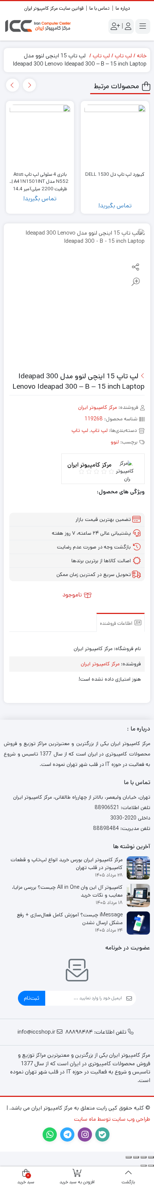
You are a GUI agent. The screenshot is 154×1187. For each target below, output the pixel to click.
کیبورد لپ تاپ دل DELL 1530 (115, 174)
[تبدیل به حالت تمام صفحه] (144, 1157)
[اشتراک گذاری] (136, 1157)
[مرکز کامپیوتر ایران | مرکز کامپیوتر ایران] (38, 26)
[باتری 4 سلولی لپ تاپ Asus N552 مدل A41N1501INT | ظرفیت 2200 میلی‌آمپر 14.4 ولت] (40, 135)
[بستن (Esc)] (129, 1157)
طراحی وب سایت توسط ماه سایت (112, 1119)
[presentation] (29, 85)
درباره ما (123, 8)
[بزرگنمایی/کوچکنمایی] (151, 1157)
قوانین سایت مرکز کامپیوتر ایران (53, 8)
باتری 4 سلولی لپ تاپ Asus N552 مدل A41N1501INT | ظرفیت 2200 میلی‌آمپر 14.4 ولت (40, 178)
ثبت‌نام (31, 998)
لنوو (115, 442)
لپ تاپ (123, 56)
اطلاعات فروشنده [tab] (116, 623)
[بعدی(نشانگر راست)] (144, 1166)
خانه (142, 56)
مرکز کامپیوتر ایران (97, 407)
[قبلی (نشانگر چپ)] (151, 1166)
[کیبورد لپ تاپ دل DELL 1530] (114, 135)
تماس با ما (99, 8)
